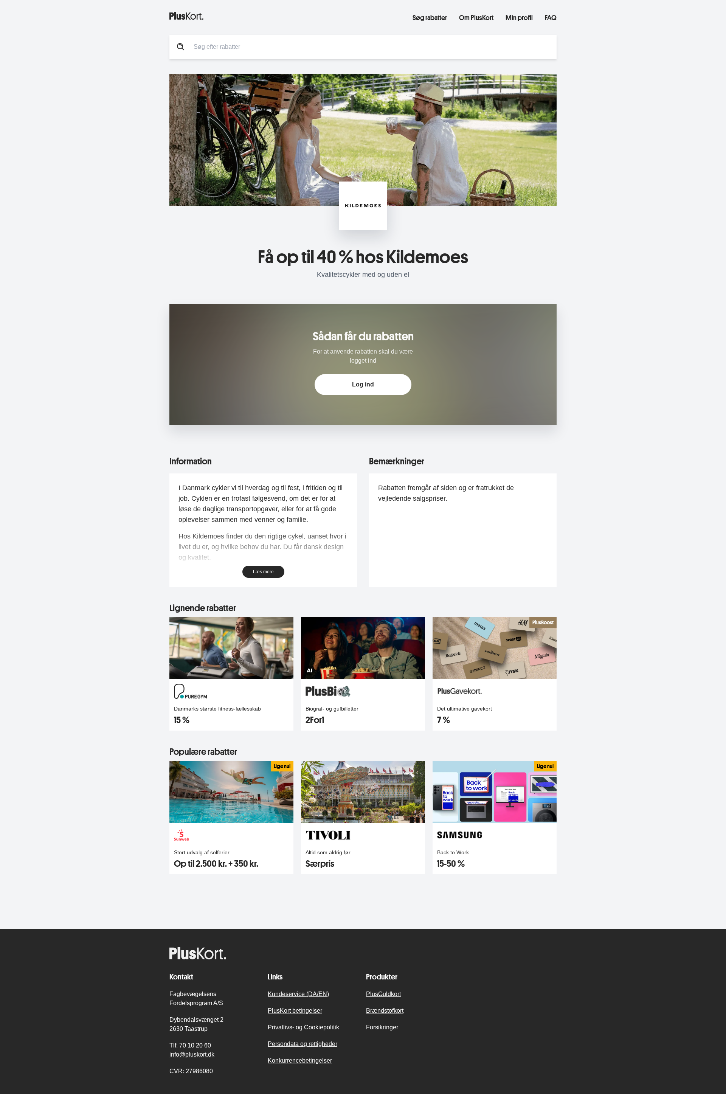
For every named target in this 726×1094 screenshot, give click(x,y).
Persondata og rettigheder (302, 1044)
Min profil (519, 17)
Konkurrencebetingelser (300, 1060)
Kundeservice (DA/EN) (298, 994)
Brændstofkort (384, 1010)
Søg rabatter (430, 17)
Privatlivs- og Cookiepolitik (303, 1027)
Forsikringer (382, 1027)
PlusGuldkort (383, 994)
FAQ (551, 17)
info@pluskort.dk (191, 1054)
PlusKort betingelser (295, 1010)
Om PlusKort (476, 17)
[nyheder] (284, 16)
